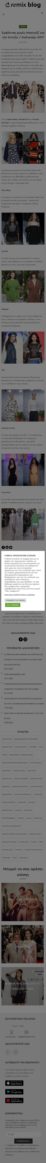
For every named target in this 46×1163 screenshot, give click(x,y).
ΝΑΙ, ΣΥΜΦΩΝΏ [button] (13, 605)
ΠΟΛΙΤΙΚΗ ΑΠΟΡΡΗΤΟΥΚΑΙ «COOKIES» (19, 595)
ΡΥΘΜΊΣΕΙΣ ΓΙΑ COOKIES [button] (15, 600)
